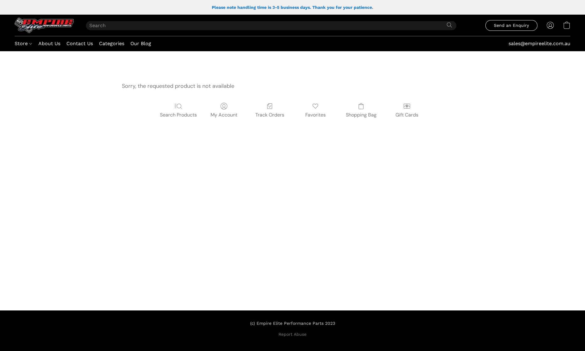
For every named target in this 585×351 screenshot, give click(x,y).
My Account (224, 115)
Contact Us (79, 43)
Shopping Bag (361, 115)
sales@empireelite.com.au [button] (539, 43)
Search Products (178, 115)
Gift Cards (406, 115)
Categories (111, 43)
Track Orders (269, 115)
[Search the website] (449, 25)
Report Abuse (292, 334)
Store (22, 43)
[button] (44, 25)
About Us (49, 43)
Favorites (315, 115)
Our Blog (140, 43)
